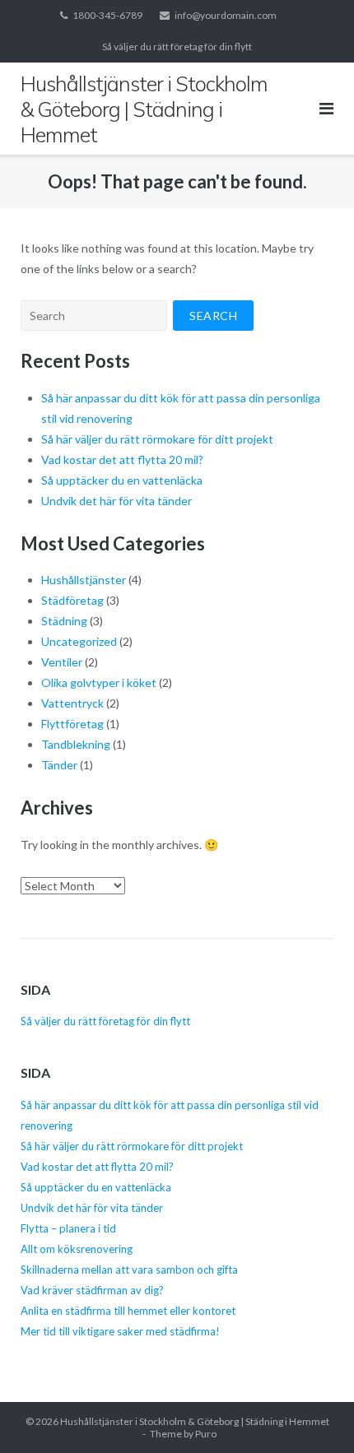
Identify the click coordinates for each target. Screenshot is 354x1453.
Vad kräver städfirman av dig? (92, 1290)
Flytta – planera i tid (68, 1228)
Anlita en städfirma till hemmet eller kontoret (128, 1310)
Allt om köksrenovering (78, 1249)
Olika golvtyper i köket (98, 682)
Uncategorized (79, 641)
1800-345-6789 (107, 15)
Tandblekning (75, 744)
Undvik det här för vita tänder (116, 501)
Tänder (59, 765)
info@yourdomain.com (226, 15)
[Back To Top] (313, 1413)
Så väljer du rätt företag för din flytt (177, 46)
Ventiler (61, 662)
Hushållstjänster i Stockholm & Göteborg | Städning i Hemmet (194, 1421)
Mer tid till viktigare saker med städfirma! (120, 1331)
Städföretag (72, 600)
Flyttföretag (72, 724)
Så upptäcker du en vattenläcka (122, 480)
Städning (64, 621)
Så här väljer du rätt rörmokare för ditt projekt (157, 439)
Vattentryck (72, 703)
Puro (206, 1433)
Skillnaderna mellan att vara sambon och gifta (129, 1269)
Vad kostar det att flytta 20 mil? (122, 460)
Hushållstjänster (83, 580)
